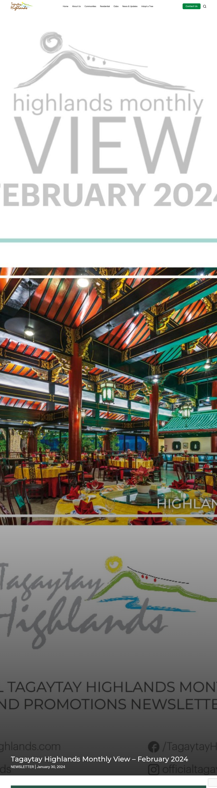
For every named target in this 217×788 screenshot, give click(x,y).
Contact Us (192, 6)
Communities (90, 6)
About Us (76, 6)
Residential (105, 6)
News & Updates (130, 6)
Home (65, 6)
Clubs (116, 6)
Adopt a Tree (147, 6)
